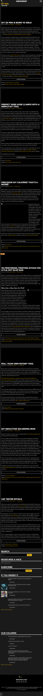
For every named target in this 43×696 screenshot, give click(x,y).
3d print (7, 246)
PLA (33, 339)
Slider (32, 338)
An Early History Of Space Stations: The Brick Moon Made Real (19, 585)
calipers (21, 246)
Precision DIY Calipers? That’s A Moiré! (19, 183)
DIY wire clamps (8, 118)
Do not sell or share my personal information (29, 688)
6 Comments (12, 655)
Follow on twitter (4, 563)
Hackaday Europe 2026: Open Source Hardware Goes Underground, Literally (19, 600)
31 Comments (19, 108)
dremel (17, 408)
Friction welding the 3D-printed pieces (20, 326)
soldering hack (37, 477)
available (12, 225)
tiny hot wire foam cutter (32, 235)
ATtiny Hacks (9, 544)
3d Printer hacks (9, 82)
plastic (36, 339)
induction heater (21, 477)
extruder (15, 84)
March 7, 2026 (4, 24)
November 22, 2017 (5, 365)
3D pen (7, 84)
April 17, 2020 (4, 108)
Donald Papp (12, 272)
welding (10, 341)
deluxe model (22, 506)
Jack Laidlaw (10, 430)
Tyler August (11, 24)
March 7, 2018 (4, 186)
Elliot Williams (13, 501)
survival (16, 162)
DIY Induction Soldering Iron (18, 429)
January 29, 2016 (4, 501)
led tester (11, 545)
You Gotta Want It (12, 646)
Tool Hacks (16, 82)
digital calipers (12, 235)
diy (11, 339)
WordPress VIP (23, 689)
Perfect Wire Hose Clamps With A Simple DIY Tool (20, 105)
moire (28, 246)
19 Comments (12, 648)
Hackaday (21, 1)
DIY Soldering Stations (9, 467)
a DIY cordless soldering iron (22, 400)
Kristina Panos (14, 365)
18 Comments (12, 662)
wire (20, 162)
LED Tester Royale (11, 499)
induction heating (29, 477)
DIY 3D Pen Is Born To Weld (16, 22)
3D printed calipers (16, 193)
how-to (7, 475)
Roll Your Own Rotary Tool (17, 363)
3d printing (11, 246)
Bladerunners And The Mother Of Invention (19, 605)
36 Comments (17, 430)
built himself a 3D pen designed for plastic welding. (18, 34)
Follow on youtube (6, 563)
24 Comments (12, 595)
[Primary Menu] (41, 1)
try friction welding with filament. (20, 76)
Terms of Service (11, 688)
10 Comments (18, 24)
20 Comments (12, 588)
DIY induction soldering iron (33, 434)
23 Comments (17, 186)
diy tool (10, 84)
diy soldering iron (9, 477)
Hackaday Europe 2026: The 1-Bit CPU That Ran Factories (19, 592)
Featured (16, 338)
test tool (16, 545)
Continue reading (22, 80)
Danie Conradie (11, 108)
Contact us (10, 563)
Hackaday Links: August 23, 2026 (16, 641)
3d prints (17, 246)
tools (7, 248)
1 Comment (11, 643)
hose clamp (11, 162)
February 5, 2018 (4, 272)
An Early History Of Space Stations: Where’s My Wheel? (20, 579)
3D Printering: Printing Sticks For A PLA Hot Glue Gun (21, 269)
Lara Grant (10, 186)
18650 (6, 408)
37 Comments (21, 365)
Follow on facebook (2, 563)
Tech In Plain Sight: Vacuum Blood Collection (19, 636)
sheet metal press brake (25, 151)
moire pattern (33, 246)
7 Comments (12, 602)
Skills (29, 338)
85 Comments (20, 272)
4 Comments (12, 582)
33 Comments (20, 501)
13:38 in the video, (15, 55)
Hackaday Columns (23, 338)
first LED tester (14, 515)
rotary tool (21, 408)
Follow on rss (8, 563)
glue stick (30, 339)
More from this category (6, 609)
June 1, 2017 (3, 430)
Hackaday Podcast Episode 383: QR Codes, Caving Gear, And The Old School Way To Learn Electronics (19, 652)
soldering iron (4, 479)
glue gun (25, 339)
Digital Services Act (18, 688)
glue (22, 339)
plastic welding (20, 84)
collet (9, 408)
